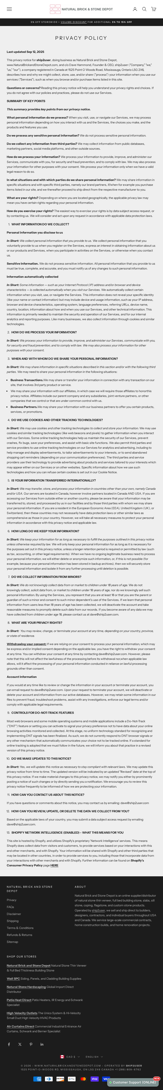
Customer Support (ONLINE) (136, 1081)
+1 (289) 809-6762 (128, 1069)
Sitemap (12, 942)
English (92, 1056)
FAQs (10, 907)
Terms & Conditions (20, 928)
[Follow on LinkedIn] (42, 1044)
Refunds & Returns (19, 935)
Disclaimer (14, 914)
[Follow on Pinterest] (31, 1044)
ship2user (98, 910)
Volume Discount (74, 22)
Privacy (11, 900)
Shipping (12, 921)
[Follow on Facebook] (9, 1044)
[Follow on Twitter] (20, 1044)
